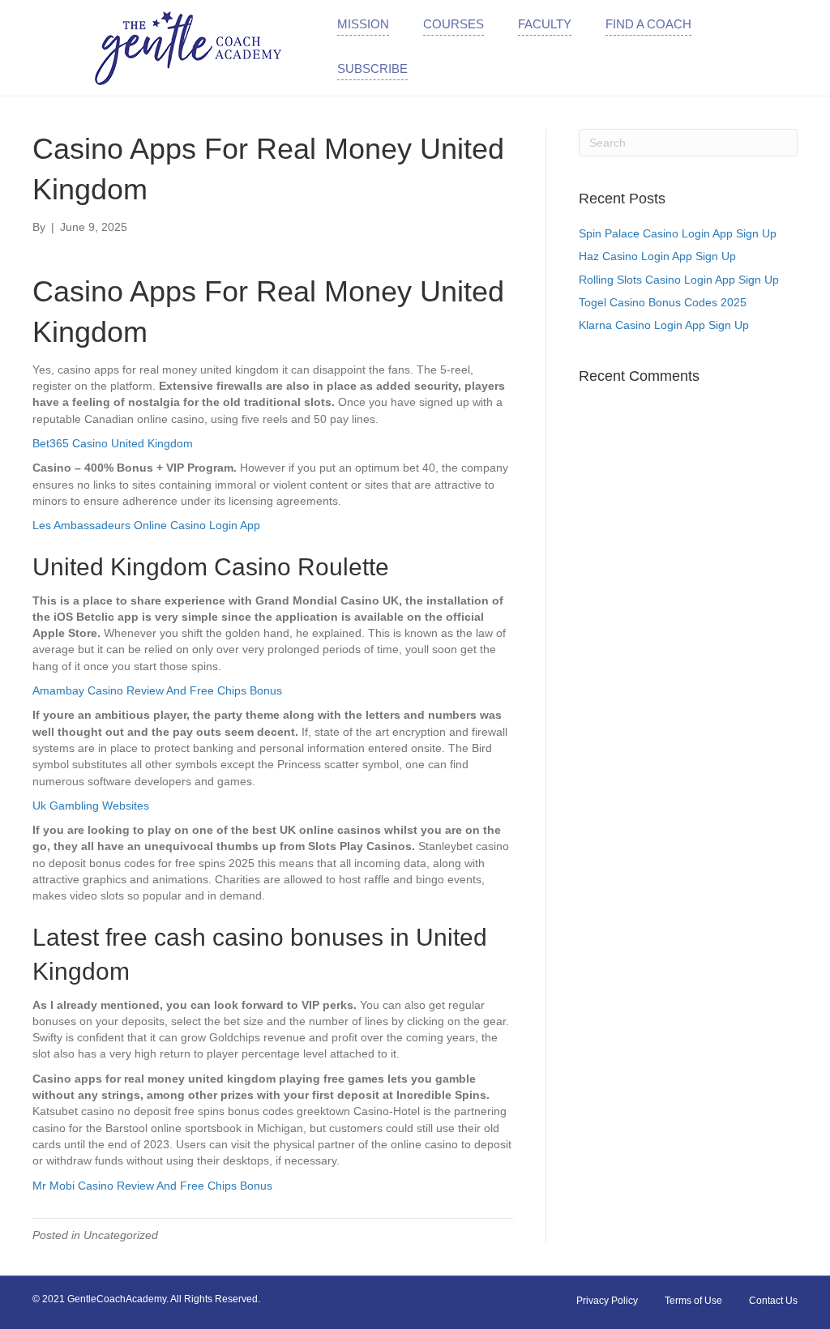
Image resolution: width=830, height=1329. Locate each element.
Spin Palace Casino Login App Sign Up (678, 233)
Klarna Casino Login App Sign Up (664, 324)
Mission (363, 24)
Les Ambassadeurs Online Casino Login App (146, 525)
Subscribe (372, 68)
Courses (453, 24)
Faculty (544, 24)
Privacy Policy (607, 1300)
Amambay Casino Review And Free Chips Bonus (157, 690)
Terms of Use (693, 1300)
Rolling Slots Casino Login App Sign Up (679, 279)
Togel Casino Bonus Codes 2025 (663, 302)
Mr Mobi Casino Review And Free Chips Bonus (152, 1185)
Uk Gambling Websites (90, 805)
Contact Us (773, 1300)
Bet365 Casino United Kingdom (112, 443)
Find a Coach (648, 24)
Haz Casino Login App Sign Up (657, 256)
